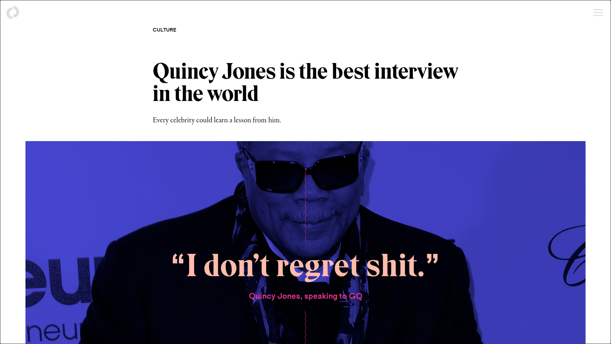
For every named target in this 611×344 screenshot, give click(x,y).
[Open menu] (598, 12)
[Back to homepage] (12, 12)
